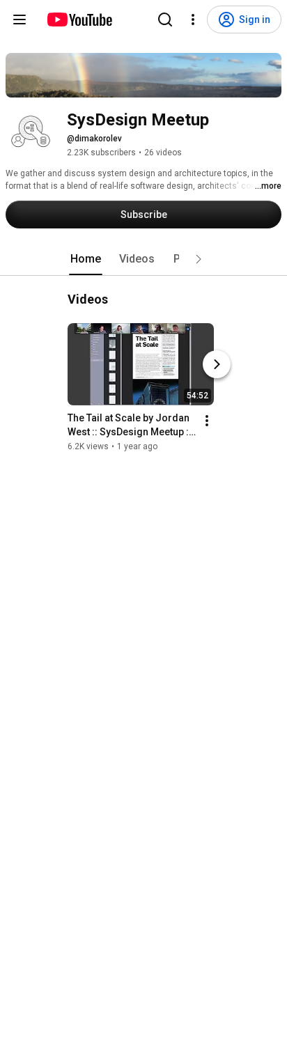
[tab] (85, 259)
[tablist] (143, 259)
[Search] (165, 19)
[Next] (217, 364)
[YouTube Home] (79, 19)
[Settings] (193, 19)
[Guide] (19, 19)
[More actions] (207, 421)
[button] (198, 259)
